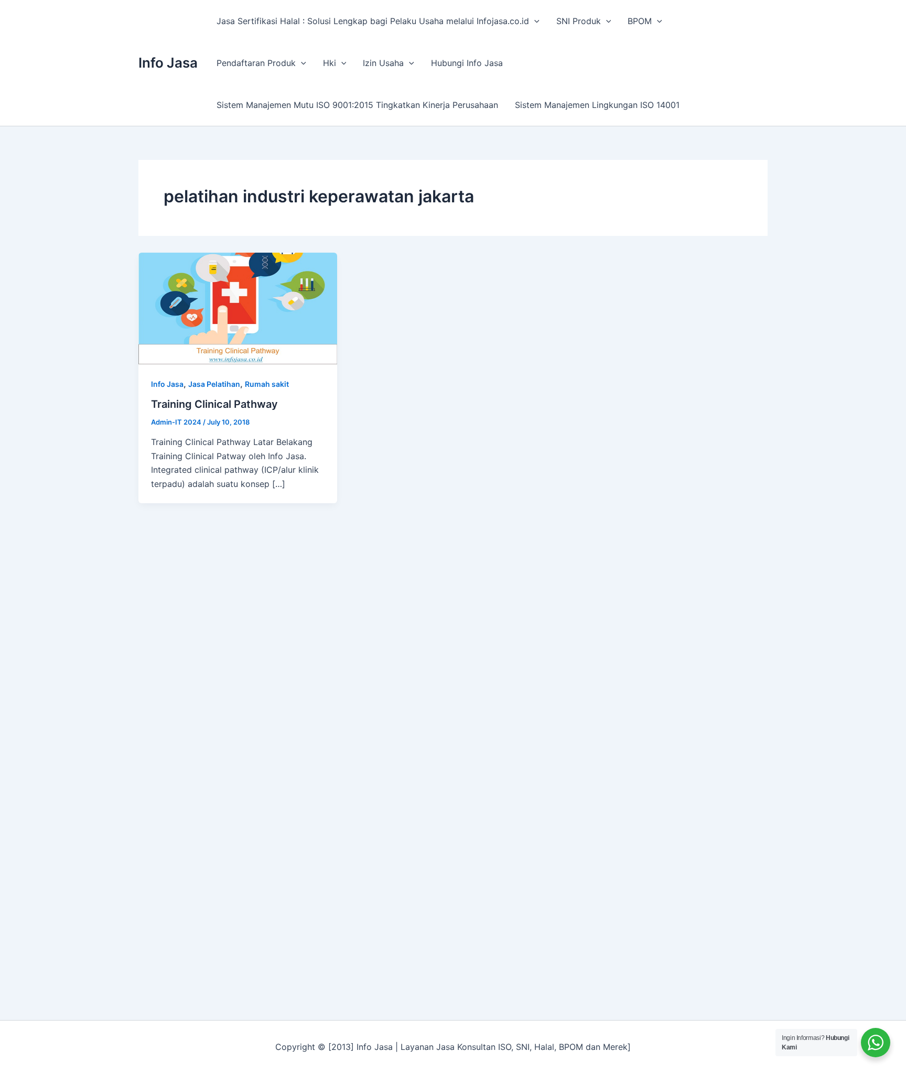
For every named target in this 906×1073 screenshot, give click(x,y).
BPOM (640, 21)
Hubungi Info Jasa (467, 63)
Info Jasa (168, 63)
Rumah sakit (267, 384)
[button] (534, 21)
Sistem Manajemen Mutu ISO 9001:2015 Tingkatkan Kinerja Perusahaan (357, 105)
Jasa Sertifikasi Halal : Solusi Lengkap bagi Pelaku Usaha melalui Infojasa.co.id (373, 21)
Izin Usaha (383, 63)
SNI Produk (578, 21)
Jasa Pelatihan (214, 384)
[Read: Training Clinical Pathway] (237, 307)
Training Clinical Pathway (214, 404)
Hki (329, 63)
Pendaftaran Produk (256, 63)
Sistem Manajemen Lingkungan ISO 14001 (597, 105)
